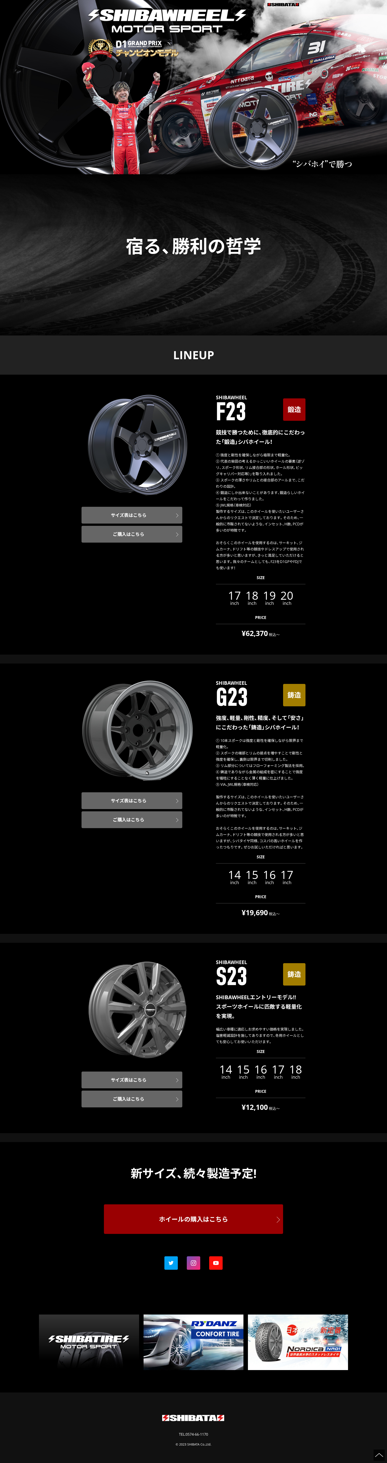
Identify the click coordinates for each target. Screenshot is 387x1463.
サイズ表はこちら (128, 515)
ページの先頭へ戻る (379, 1455)
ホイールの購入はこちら (193, 1219)
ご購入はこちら (128, 534)
